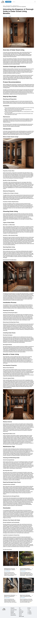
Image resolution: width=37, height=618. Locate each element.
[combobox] (23, 1)
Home (4, 5)
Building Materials (15, 5)
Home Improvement (9, 5)
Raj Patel (5, 16)
